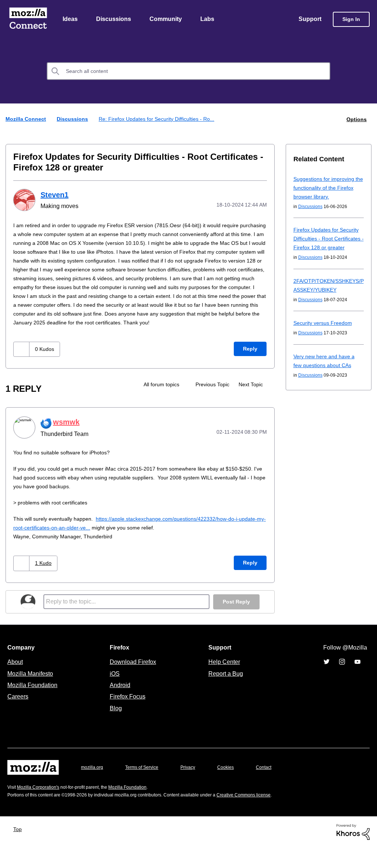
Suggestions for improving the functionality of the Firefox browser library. (326, 188)
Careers (17, 704)
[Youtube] (357, 669)
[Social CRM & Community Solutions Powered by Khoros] (353, 839)
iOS (112, 681)
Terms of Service (146, 775)
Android (119, 692)
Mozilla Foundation (33, 692)
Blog (114, 715)
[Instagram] (342, 669)
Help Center (223, 669)
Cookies (234, 775)
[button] (22, 358)
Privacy (195, 775)
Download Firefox (133, 669)
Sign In (351, 20)
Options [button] (356, 119)
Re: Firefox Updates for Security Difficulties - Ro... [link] (161, 119)
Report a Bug (225, 681)
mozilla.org (93, 775)
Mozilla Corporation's (41, 795)
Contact (273, 775)
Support (309, 19)
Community (167, 19)
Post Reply (235, 609)
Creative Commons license (266, 802)
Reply (250, 357)
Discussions (114, 19)
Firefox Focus (127, 704)
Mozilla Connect (28, 20)
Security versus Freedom (324, 332)
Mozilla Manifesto (32, 681)
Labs (209, 19)
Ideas (70, 19)
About (15, 669)
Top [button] (19, 837)
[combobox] (188, 72)
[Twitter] (326, 669)
